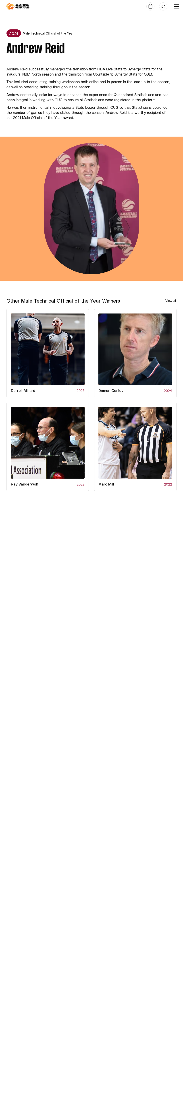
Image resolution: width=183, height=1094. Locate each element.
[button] (176, 6)
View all (171, 301)
